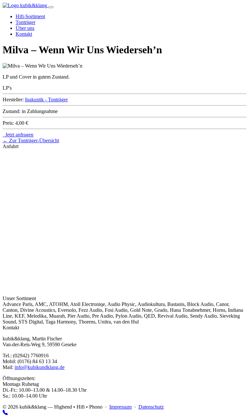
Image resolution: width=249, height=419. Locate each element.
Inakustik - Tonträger (46, 99)
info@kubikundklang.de (40, 367)
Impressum (120, 407)
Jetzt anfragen (18, 134)
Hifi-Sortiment (30, 16)
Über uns (25, 28)
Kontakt (24, 34)
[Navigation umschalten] (50, 7)
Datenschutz (151, 407)
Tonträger (25, 22)
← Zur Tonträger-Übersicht (31, 140)
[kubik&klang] (25, 5)
